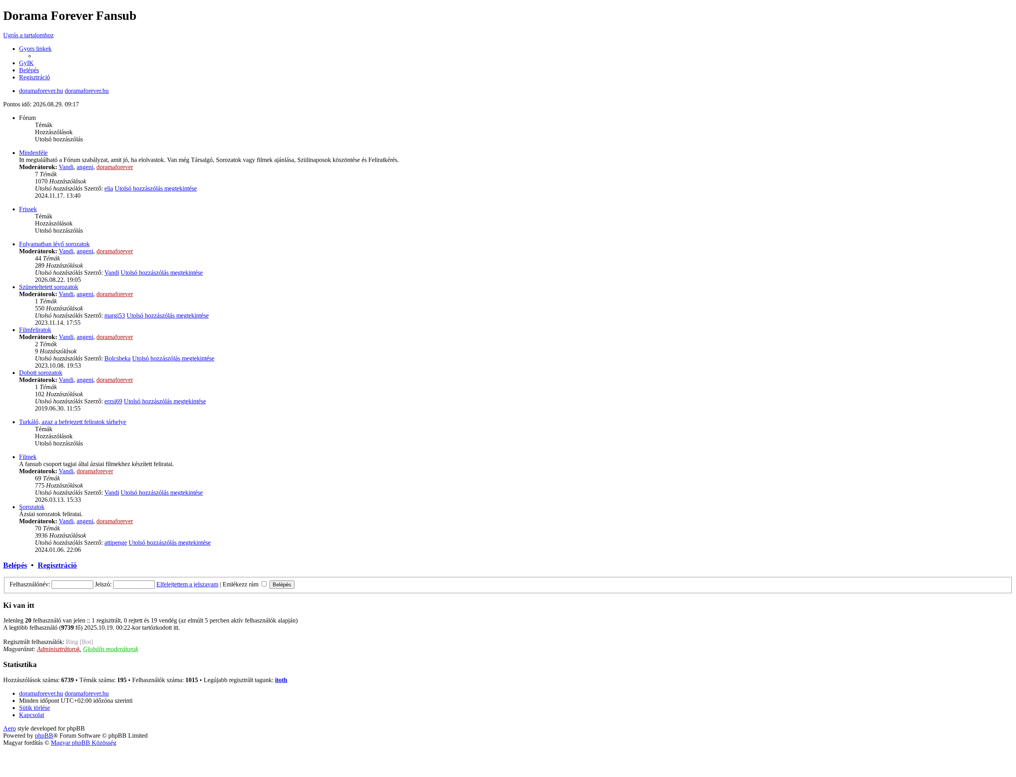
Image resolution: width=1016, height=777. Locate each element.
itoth (281, 680)
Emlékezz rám (241, 584)
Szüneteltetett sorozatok (48, 286)
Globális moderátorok (110, 649)
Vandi (66, 167)
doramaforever (114, 167)
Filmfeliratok (35, 329)
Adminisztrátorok (58, 649)
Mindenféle (33, 152)
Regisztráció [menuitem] (34, 77)
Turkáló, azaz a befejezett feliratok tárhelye (72, 421)
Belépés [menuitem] (29, 70)
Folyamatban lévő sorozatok (54, 244)
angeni (85, 167)
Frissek (28, 209)
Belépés (15, 565)
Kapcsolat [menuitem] (31, 714)
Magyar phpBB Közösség (83, 742)
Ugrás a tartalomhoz (28, 35)
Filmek (28, 456)
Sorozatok (31, 506)
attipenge (115, 542)
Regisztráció (57, 565)
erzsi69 (113, 401)
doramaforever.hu (41, 90)
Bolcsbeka (117, 358)
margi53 (114, 315)
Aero (9, 728)
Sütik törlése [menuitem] (34, 707)
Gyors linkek (35, 48)
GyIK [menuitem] (26, 63)
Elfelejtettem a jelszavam (187, 584)
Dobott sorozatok (40, 372)
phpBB (44, 735)
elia (108, 188)
